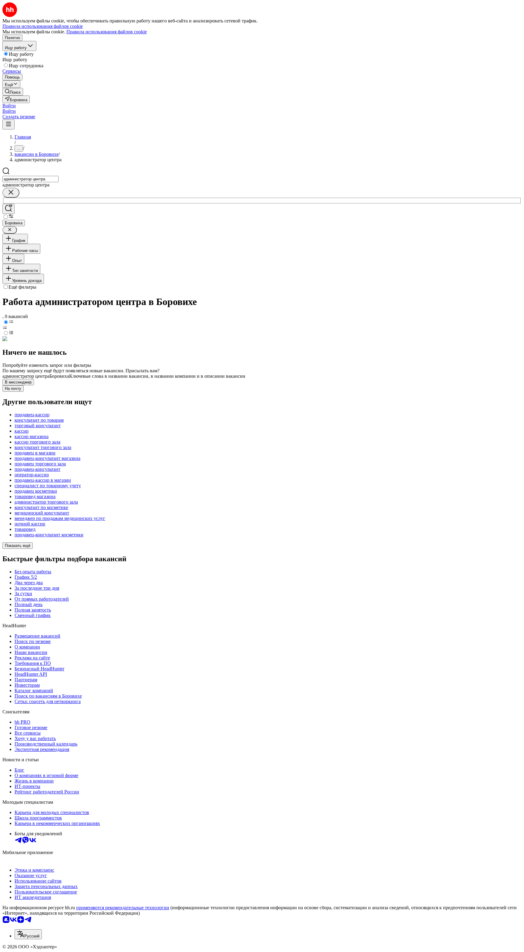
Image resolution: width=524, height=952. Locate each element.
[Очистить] (10, 193)
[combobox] (30, 179)
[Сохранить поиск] (8, 209)
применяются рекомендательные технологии (122, 907)
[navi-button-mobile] (8, 124)
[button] (9, 105)
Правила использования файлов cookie (106, 31)
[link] (12, 92)
